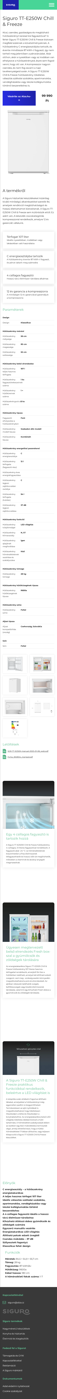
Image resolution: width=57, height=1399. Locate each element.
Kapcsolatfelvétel (12, 1360)
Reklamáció (9, 1365)
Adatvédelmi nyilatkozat (16, 1386)
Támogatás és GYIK (13, 1355)
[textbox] (27, 1205)
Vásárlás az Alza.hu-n (19, 98)
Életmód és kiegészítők (16, 1338)
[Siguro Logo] (11, 5)
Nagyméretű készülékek (16, 1328)
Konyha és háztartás (14, 1333)
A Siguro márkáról (12, 1370)
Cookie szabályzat (12, 1391)
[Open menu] (51, 4)
